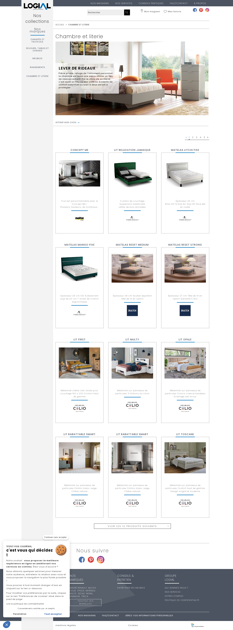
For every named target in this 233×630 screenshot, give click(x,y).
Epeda (80, 590)
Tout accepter (53, 614)
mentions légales (65, 625)
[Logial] (37, 6)
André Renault (78, 587)
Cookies (133, 625)
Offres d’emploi (174, 596)
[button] (6, 624)
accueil (59, 24)
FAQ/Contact (179, 3)
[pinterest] (201, 9)
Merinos (90, 590)
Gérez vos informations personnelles (149, 615)
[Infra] (197, 625)
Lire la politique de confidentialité (25, 603)
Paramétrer (19, 614)
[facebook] (195, 9)
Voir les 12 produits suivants (132, 526)
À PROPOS (200, 3)
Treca (84, 596)
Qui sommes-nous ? (176, 587)
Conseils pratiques (151, 3)
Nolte (73, 593)
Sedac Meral (85, 593)
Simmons (75, 596)
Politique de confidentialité (182, 600)
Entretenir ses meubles (131, 587)
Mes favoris (174, 11)
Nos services (123, 3)
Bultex (92, 587)
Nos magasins (100, 3)
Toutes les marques (86, 602)
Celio (73, 590)
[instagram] (207, 9)
